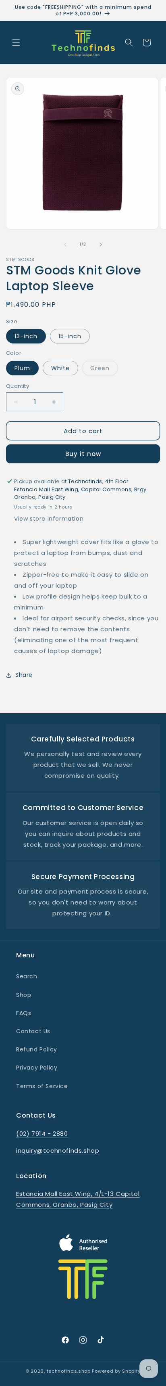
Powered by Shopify (116, 1371)
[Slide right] (101, 244)
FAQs (23, 1013)
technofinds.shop (69, 1371)
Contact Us (33, 1031)
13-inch (26, 336)
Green (104, 369)
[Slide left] (65, 244)
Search (26, 976)
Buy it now (83, 454)
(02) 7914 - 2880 (42, 1133)
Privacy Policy (36, 1068)
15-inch (69, 336)
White (60, 368)
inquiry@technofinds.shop (57, 1150)
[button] (16, 42)
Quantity (17, 386)
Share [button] (24, 675)
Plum (22, 368)
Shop (23, 995)
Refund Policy (36, 1049)
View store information (48, 519)
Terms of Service (42, 1086)
